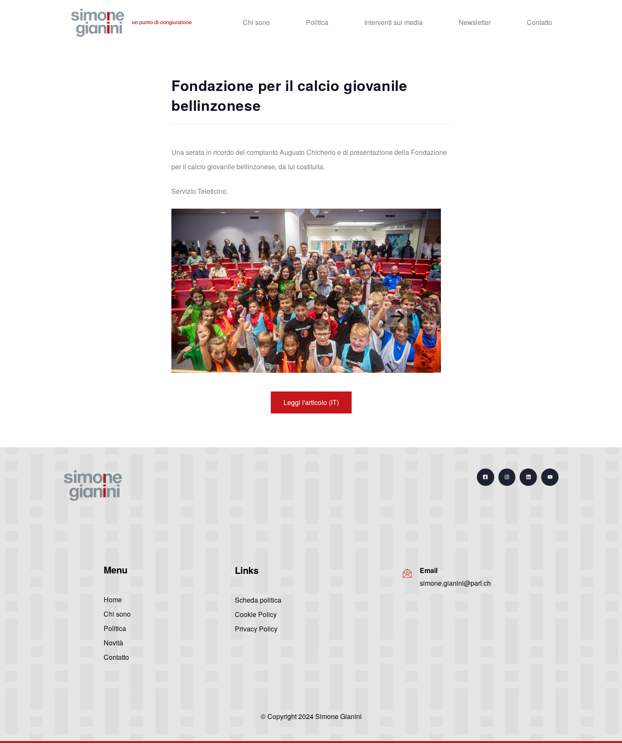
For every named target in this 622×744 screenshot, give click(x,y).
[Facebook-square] (485, 477)
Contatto (539, 22)
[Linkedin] (528, 477)
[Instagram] (507, 477)
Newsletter (475, 22)
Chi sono (256, 22)
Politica (317, 22)
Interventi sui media (393, 22)
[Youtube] (550, 477)
